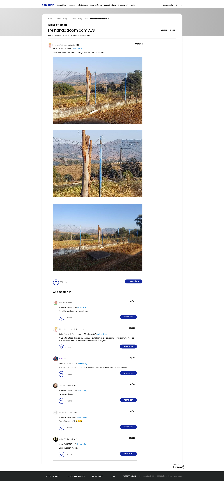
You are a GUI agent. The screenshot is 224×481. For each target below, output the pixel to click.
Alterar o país (129, 476)
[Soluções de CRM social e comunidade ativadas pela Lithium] (178, 466)
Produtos (71, 5)
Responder (128, 317)
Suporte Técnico (96, 5)
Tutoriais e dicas (110, 5)
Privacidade (97, 476)
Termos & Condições (76, 476)
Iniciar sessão (168, 5)
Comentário (134, 281)
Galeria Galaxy (82, 5)
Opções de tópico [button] (168, 30)
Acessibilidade (52, 476)
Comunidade (61, 5)
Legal (113, 476)
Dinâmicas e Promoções (126, 5)
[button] (138, 44)
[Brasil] (48, 5)
